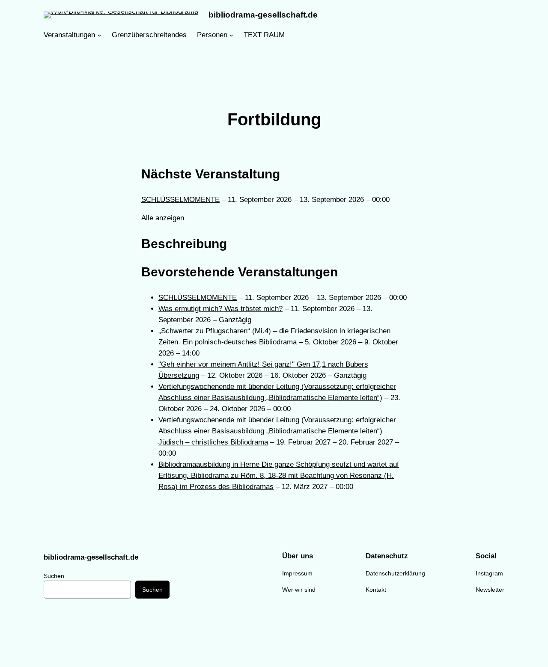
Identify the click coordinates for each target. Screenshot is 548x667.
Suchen (54, 575)
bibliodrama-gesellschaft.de (263, 14)
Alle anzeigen (162, 218)
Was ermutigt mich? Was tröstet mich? (220, 309)
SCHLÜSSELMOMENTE (180, 200)
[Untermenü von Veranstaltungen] (99, 35)
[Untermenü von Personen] (231, 35)
